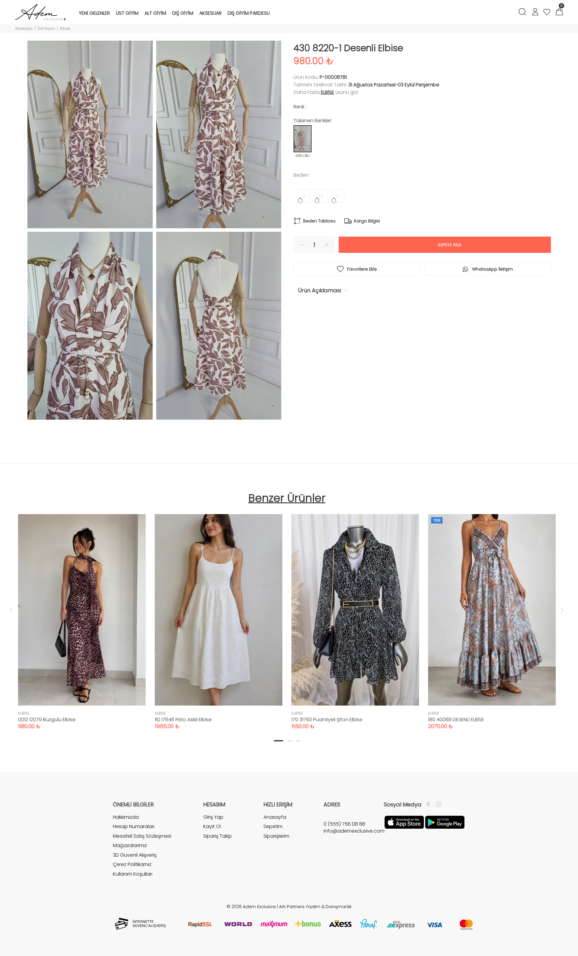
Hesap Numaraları (133, 826)
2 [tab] (289, 740)
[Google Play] (444, 822)
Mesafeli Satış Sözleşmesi (142, 836)
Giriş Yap (213, 817)
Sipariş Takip (217, 836)
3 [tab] (298, 740)
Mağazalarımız (130, 845)
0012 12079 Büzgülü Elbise (47, 719)
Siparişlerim (276, 836)
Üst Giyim (46, 28)
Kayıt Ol (212, 826)
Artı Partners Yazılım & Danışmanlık (315, 907)
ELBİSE (327, 92)
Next (562, 610)
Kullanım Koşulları (132, 874)
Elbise (65, 28)
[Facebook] (430, 804)
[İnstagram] (437, 804)
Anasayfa (24, 28)
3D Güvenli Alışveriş (135, 855)
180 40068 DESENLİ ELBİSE (456, 719)
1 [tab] (278, 740)
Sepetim (273, 826)
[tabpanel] (82, 615)
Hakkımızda (126, 817)
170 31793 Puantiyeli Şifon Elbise (326, 719)
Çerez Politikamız (132, 864)
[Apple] (404, 822)
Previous (11, 610)
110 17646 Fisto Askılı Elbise (183, 719)
